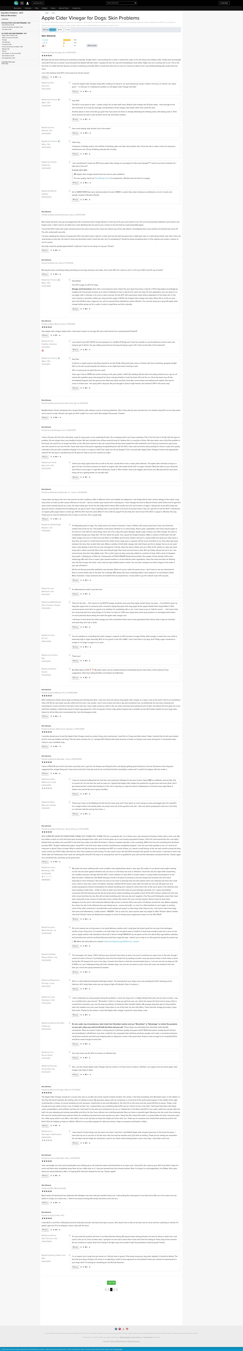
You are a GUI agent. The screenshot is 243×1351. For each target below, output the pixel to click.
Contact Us (76, 8)
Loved (68, 29)
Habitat (44, 8)
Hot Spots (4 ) (6, 29)
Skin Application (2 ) (8, 58)
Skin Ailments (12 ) (8, 25)
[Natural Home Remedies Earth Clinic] (16, 3)
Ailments (28, 8)
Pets (36, 8)
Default (53, 29)
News (53, 8)
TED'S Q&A (5, 64)
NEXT (110, 1283)
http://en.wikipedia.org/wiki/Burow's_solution (121, 941)
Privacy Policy (148, 1337)
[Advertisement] (57, 1309)
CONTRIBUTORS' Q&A (8, 62)
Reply (46, 77)
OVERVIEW (5, 19)
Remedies (17, 8)
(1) (45, 45)
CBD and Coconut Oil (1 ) (10, 37)
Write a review (92, 45)
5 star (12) (45, 40)
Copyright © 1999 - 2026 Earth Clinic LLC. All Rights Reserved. (121, 1341)
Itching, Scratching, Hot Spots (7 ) (12, 27)
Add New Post (37, 3)
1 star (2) (44, 43)
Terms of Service (136, 1337)
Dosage (4, 40)
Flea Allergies (6, 42)
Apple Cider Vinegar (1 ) (9, 35)
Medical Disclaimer (125, 1337)
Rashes (4, 51)
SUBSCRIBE (224, 3)
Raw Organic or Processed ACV (11, 53)
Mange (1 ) (5, 49)
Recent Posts (64, 8)
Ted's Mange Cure (102, 178)
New (60, 29)
